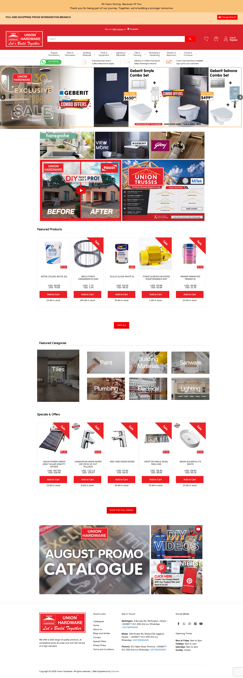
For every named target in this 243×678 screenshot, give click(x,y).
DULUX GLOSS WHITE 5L (122, 276)
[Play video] (81, 190)
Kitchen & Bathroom (171, 54)
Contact (97, 637)
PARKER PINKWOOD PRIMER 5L (190, 277)
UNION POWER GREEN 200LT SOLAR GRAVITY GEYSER (54, 464)
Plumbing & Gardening (154, 54)
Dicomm (115, 671)
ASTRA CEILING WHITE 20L (54, 276)
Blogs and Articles (101, 633)
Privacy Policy (99, 645)
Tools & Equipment (104, 54)
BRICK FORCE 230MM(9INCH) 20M (88, 277)
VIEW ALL (121, 325)
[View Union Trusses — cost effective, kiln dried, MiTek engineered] (163, 190)
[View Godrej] (177, 145)
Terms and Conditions (103, 649)
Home (96, 625)
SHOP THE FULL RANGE (121, 510)
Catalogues (98, 621)
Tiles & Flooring (137, 54)
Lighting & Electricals (121, 54)
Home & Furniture (188, 54)
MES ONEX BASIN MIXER (122, 462)
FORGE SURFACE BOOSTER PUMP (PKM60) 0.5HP (156, 277)
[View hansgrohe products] (67, 145)
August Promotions (54, 54)
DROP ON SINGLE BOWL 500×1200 (156, 463)
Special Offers (99, 641)
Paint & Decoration (70, 54)
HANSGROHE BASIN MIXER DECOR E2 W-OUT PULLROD (88, 464)
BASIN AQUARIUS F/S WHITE (190, 463)
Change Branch (228, 17)
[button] (190, 61)
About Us (97, 629)
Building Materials (87, 54)
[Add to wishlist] (53, 268)
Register (234, 40)
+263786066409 (130, 627)
